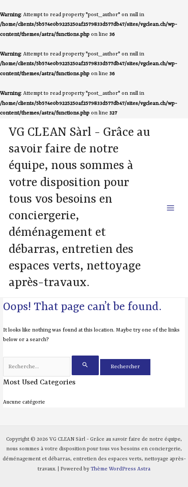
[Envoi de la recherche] (85, 365)
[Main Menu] (171, 208)
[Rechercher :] (51, 367)
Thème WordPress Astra (120, 469)
